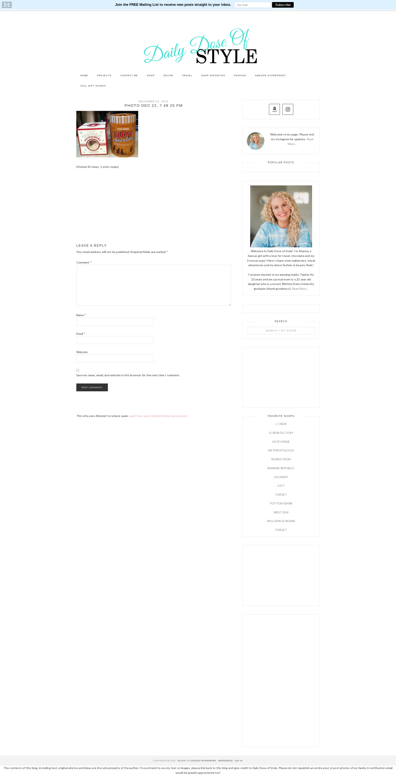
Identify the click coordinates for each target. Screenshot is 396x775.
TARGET (281, 494)
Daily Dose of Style (198, 45)
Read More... (300, 288)
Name (81, 315)
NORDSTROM (281, 459)
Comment (84, 262)
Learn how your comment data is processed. (158, 416)
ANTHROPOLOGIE (281, 450)
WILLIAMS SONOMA (281, 521)
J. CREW (280, 424)
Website (82, 352)
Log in (239, 760)
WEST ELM (281, 512)
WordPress (225, 760)
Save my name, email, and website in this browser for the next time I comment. (128, 375)
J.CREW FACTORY (281, 432)
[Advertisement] (153, 206)
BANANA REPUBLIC (281, 468)
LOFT (281, 485)
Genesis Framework (203, 760)
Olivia (182, 760)
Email (80, 333)
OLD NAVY (281, 477)
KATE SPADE (281, 441)
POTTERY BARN (281, 503)
